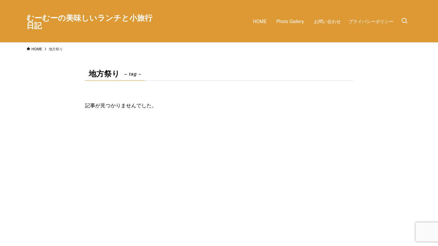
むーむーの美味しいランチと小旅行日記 (90, 21)
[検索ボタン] (404, 21)
